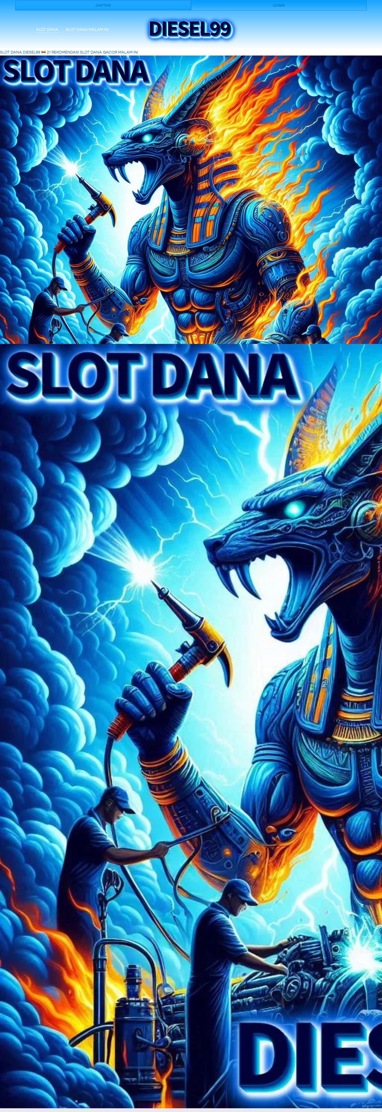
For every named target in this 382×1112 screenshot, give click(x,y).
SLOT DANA (47, 29)
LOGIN (279, 5)
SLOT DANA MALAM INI (87, 29)
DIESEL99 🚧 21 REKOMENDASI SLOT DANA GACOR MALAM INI (80, 52)
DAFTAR (103, 5)
